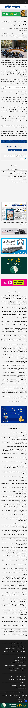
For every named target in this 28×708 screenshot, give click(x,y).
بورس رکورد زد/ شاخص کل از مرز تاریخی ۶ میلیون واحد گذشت (15, 535)
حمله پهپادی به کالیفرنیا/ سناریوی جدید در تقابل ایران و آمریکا (14, 321)
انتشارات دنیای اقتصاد (20, 657)
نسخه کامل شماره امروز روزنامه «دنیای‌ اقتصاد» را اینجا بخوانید (14, 223)
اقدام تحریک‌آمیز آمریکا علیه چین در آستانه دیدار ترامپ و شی (14, 547)
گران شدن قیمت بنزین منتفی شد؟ (20, 523)
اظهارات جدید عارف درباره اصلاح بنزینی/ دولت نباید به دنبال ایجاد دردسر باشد (14, 488)
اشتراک (10, 676)
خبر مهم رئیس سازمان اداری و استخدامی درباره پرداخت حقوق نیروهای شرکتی (14, 462)
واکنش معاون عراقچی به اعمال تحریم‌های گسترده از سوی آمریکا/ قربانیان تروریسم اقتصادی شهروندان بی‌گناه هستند (15, 449)
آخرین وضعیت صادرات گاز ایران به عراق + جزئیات (16, 179)
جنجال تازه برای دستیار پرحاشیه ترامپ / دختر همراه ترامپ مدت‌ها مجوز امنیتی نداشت (15, 634)
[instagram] (22, 692)
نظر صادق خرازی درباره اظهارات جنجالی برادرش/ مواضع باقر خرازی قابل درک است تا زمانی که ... (14, 511)
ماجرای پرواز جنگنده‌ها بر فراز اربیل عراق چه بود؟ (17, 176)
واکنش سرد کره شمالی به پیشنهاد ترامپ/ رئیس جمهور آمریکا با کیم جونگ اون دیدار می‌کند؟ (14, 539)
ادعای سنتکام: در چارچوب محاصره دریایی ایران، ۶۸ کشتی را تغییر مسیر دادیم (14, 617)
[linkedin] (12, 147)
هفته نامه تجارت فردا (20, 651)
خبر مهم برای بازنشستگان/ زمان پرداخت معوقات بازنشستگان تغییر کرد (14, 324)
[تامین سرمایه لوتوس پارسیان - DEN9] (14, 265)
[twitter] (15, 147)
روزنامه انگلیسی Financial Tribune (17, 670)
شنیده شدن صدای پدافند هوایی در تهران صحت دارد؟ (16, 388)
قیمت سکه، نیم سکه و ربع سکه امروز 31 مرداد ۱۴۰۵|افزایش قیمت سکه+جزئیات (14, 476)
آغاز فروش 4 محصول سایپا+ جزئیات (19, 435)
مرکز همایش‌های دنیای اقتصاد (18, 660)
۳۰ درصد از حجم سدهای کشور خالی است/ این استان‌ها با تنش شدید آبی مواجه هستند (15, 442)
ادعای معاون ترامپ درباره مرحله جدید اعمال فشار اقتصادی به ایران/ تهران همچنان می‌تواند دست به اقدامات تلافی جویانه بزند (14, 392)
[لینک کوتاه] (21, 147)
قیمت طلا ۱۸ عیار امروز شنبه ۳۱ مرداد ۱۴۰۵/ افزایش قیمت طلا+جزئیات (15, 573)
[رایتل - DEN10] (14, 282)
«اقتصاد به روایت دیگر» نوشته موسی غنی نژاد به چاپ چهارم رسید (14, 560)
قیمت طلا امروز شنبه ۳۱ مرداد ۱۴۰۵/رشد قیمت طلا (16, 480)
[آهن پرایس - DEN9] (14, 246)
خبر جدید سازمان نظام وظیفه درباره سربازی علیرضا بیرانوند (15, 610)
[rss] (14, 692)
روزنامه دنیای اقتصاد (20, 649)
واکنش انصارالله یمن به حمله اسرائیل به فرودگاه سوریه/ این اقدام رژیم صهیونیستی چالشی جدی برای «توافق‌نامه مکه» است (14, 380)
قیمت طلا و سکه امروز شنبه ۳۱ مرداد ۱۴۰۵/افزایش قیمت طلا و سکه (14, 484)
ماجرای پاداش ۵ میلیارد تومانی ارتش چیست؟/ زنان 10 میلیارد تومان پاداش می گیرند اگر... (14, 501)
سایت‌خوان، (21, 141)
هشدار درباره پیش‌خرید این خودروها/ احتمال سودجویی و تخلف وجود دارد (15, 526)
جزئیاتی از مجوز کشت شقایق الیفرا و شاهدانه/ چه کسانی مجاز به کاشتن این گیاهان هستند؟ (14, 492)
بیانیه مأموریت (13, 685)
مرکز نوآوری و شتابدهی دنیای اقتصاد (17, 663)
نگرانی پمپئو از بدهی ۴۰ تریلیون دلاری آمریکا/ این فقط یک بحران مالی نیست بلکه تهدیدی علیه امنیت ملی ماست (14, 369)
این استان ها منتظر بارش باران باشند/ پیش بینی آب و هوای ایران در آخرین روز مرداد (14, 357)
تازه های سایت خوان (14, 429)
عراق (25, 150)
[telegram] (10, 147)
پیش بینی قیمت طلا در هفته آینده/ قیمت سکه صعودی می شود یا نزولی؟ (14, 317)
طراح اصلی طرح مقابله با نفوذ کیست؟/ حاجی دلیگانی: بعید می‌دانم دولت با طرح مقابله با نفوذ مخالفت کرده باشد (14, 630)
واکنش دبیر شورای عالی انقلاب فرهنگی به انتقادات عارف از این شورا (14, 384)
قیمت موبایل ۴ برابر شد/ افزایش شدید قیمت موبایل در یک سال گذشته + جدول (14, 336)
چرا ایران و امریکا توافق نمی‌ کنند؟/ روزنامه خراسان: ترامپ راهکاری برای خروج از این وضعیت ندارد (15, 600)
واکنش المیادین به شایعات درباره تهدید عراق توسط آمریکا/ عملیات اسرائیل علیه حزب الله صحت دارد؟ (15, 173)
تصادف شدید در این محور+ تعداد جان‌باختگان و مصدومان (14, 550)
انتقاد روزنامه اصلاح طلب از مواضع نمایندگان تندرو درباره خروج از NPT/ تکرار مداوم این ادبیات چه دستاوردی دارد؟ (15, 577)
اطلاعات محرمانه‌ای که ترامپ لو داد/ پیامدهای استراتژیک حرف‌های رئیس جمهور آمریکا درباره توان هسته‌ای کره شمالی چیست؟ (14, 467)
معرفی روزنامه (22, 685)
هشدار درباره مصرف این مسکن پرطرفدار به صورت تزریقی (15, 354)
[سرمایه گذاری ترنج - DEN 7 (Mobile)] (14, 13)
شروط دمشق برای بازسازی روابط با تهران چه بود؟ (17, 344)
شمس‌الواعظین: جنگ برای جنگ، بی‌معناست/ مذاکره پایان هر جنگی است (14, 472)
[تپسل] (1, 87)
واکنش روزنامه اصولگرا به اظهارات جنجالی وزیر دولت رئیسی (14, 372)
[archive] (6, 692)
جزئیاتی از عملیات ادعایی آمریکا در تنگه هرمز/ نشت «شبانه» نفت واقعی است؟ (15, 515)
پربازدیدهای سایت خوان (14, 292)
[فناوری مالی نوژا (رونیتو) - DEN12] (14, 414)
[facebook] (18, 147)
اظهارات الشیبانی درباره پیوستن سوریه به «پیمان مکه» (16, 401)
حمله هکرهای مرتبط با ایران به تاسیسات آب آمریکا (16, 553)
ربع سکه (26, 2)
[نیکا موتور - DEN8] (14, 231)
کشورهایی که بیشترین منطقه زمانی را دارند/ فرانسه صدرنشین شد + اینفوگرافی (14, 626)
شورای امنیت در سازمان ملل (15, 150)
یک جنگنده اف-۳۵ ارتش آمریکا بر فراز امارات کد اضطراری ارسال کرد (14, 340)
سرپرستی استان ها (21, 679)
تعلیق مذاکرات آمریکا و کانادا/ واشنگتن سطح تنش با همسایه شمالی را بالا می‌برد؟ (14, 565)
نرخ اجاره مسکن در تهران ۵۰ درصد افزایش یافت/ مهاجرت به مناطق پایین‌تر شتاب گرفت (14, 376)
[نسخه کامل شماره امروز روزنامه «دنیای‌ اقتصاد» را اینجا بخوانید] (14, 211)
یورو (11, 2)
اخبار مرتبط (14, 165)
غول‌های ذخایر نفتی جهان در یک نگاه (19, 182)
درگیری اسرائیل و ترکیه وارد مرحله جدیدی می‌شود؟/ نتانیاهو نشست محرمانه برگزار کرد (14, 519)
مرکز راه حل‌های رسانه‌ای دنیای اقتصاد (17, 668)
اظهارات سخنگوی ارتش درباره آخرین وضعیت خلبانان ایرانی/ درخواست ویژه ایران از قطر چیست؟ (14, 397)
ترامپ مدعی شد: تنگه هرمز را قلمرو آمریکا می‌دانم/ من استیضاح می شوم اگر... (15, 362)
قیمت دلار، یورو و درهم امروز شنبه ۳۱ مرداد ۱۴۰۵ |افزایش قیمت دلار (15, 458)
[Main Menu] (25, 6)
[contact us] (8, 692)
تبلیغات (16, 676)
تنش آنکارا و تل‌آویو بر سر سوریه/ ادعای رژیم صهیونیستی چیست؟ (15, 496)
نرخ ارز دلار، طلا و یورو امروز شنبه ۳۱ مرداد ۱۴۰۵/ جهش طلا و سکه (14, 454)
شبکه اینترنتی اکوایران (9, 649)
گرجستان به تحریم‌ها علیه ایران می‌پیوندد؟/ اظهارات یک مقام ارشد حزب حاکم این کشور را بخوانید (14, 438)
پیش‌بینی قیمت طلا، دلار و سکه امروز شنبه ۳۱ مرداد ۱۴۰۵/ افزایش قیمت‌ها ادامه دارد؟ (14, 543)
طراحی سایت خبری (22, 701)
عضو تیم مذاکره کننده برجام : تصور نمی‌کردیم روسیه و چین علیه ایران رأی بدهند (14, 307)
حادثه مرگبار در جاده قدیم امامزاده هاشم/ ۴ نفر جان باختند (14, 365)
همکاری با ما (12, 679)
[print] (7, 147)
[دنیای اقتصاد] (12, 7)
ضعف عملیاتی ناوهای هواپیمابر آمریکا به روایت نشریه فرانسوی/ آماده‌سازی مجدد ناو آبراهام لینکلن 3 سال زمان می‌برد (14, 531)
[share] (11, 692)
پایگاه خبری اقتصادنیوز (8, 651)
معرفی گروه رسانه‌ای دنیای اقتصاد (18, 646)
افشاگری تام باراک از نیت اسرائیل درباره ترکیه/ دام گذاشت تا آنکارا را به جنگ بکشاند (14, 556)
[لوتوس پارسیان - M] (14, 705)
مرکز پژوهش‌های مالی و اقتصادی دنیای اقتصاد (15, 665)
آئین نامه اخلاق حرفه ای (20, 688)
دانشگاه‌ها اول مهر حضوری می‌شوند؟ (19, 432)
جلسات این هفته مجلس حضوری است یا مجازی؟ (16, 446)
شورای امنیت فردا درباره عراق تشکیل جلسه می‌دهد (16, 169)
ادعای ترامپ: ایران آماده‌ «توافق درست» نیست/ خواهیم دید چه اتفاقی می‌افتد (14, 589)
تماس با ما (22, 676)
